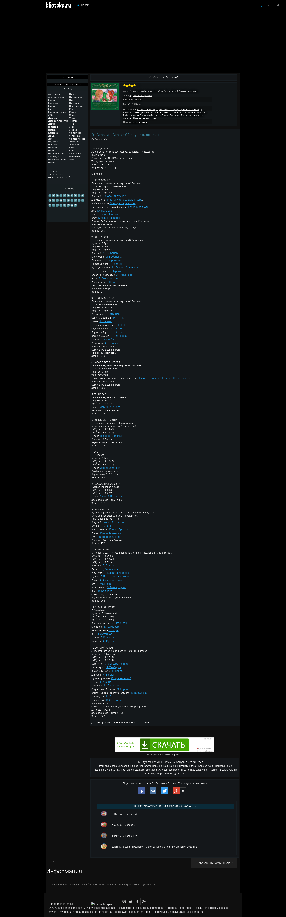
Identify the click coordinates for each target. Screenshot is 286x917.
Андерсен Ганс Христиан (141, 91)
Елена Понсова (109, 214)
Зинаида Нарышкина (122, 203)
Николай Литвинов (114, 196)
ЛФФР (51, 138)
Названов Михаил (177, 112)
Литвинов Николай (146, 109)
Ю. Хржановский (121, 678)
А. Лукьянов (110, 253)
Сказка (72, 114)
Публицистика (76, 105)
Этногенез (74, 144)
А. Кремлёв (112, 343)
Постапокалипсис (57, 159)
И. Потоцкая (119, 623)
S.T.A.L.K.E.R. (75, 153)
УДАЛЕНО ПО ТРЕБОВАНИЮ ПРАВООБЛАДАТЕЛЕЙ (59, 174)
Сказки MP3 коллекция (124, 835)
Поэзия (52, 162)
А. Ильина (132, 267)
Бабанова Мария (131, 115)
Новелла (52, 147)
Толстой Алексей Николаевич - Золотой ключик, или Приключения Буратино (154, 846)
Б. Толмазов (111, 626)
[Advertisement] (143, 41)
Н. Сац (110, 696)
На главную (67, 77)
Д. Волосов (109, 565)
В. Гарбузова (139, 693)
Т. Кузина (105, 682)
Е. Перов (117, 671)
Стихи (72, 117)
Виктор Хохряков (113, 522)
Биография (53, 102)
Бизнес (51, 99)
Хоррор (81, 138)
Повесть (52, 150)
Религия (73, 108)
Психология (75, 102)
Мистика (52, 144)
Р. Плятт (112, 282)
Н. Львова (118, 267)
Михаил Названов (109, 218)
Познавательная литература (56, 155)
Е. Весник (105, 321)
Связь (268, 5)
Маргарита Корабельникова (124, 199)
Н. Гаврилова (112, 685)
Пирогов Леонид (141, 118)
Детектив (52, 117)
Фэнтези (73, 138)
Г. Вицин (121, 325)
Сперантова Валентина (150, 115)
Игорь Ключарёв (110, 533)
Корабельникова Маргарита (169, 109)
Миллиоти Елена (131, 112)
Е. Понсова (154, 378)
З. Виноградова (116, 587)
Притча (72, 94)
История (52, 129)
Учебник (73, 129)
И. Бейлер (109, 674)
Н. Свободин (113, 667)
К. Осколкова (114, 700)
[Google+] (144, 901)
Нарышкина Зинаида (192, 109)
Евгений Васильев (109, 537)
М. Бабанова (113, 256)
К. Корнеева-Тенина (115, 663)
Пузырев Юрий (147, 112)
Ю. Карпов (122, 689)
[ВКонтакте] (124, 901)
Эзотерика (74, 141)
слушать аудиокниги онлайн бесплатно (73, 912)
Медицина (53, 141)
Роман (72, 111)
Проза (72, 99)
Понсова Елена (161, 112)
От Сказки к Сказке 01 (124, 824)
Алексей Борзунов (110, 496)
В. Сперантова (112, 260)
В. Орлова (118, 332)
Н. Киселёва (107, 339)
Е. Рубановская (108, 569)
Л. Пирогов (115, 271)
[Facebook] (137, 901)
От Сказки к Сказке (138, 122)
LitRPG (72, 150)
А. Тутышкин (124, 275)
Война (51, 108)
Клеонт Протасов (119, 529)
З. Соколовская (108, 278)
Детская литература (58, 120)
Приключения (76, 96)
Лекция (52, 135)
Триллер (73, 120)
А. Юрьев (108, 641)
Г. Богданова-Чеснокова (116, 576)
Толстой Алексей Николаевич (184, 91)
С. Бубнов (106, 526)
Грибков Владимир (171, 115)
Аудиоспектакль (56, 96)
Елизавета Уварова (117, 573)
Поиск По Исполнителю (67, 84)
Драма (51, 123)
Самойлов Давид (162, 91)
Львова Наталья (187, 115)
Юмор (72, 147)
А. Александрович (111, 580)
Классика (53, 132)
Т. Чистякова (119, 336)
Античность (54, 94)
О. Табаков (116, 328)
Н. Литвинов (112, 314)
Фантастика (75, 132)
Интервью (53, 126)
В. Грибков (116, 264)
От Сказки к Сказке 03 (124, 814)
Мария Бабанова (109, 407)
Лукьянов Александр (196, 112)
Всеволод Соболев (110, 436)
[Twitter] (130, 901)
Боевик (51, 105)
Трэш (71, 123)
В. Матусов (104, 584)
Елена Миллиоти (138, 207)
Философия (74, 135)
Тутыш (152, 118)
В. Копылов (105, 591)
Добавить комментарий (216, 863)
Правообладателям (61, 904)
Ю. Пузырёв (104, 210)
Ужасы (72, 126)
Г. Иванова (107, 637)
